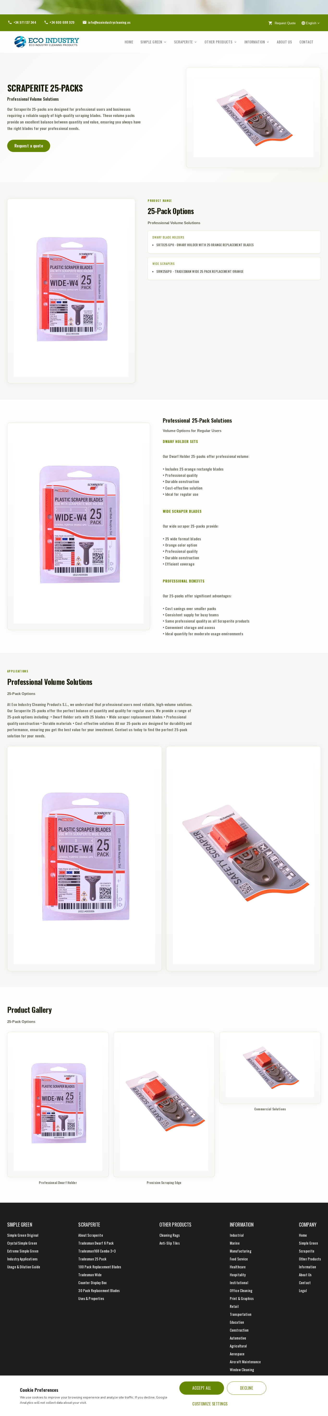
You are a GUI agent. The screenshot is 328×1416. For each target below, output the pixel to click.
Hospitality (238, 1274)
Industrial (236, 1235)
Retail (234, 1306)
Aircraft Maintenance (245, 1361)
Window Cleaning (242, 1369)
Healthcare (238, 1266)
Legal (303, 1290)
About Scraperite (90, 1235)
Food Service (239, 1258)
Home (129, 41)
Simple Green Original (22, 1235)
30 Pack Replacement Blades (99, 1290)
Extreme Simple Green (22, 1250)
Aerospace (237, 1353)
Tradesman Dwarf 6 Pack (96, 1243)
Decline (246, 1388)
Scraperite (183, 41)
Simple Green (151, 41)
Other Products (219, 41)
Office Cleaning (241, 1290)
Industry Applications (22, 1258)
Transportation (240, 1314)
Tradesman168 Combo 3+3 (97, 1250)
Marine (235, 1243)
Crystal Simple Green (22, 1243)
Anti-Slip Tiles (169, 1243)
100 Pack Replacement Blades (99, 1266)
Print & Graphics (242, 1298)
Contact (306, 41)
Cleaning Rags (169, 1235)
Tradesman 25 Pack (92, 1258)
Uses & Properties (91, 1298)
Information (254, 41)
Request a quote (28, 146)
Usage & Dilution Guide (23, 1266)
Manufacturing (240, 1250)
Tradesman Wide (90, 1274)
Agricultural (238, 1345)
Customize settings (210, 1404)
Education (237, 1322)
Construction (239, 1330)
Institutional (239, 1282)
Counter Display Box (92, 1282)
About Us (284, 41)
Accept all (201, 1388)
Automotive (238, 1337)
